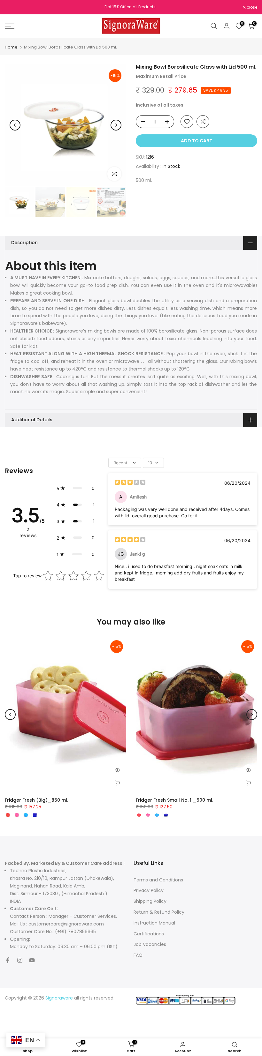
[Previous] (15, 125)
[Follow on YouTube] (32, 960)
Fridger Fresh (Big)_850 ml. (36, 800)
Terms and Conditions (158, 880)
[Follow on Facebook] (8, 960)
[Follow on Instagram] (20, 960)
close (13, 7)
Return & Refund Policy (159, 912)
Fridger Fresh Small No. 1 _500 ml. (174, 800)
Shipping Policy (150, 901)
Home (11, 47)
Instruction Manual (154, 923)
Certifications (149, 934)
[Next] (116, 125)
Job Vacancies (150, 944)
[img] (130, 483)
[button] (75, 488)
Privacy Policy (149, 890)
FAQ (138, 955)
